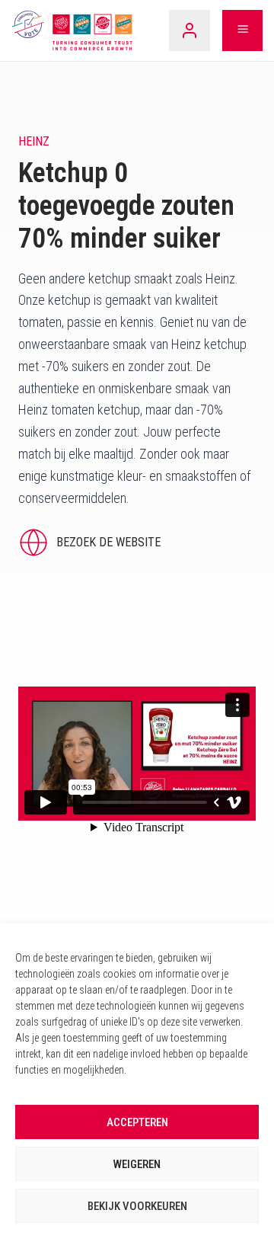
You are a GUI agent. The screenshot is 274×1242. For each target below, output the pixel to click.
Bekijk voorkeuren (137, 1206)
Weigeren (137, 1164)
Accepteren (137, 1122)
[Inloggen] (189, 30)
